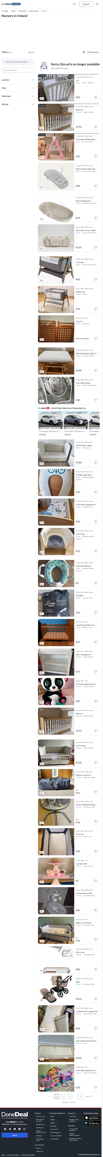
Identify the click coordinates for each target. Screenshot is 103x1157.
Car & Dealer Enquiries (73, 1129)
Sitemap (39, 1136)
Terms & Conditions (28, 1155)
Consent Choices (56, 1136)
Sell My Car (40, 1127)
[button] (18, 79)
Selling (52, 1123)
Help (52, 1116)
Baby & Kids (34, 11)
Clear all (31, 52)
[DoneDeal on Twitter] (10, 1129)
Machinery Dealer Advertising (75, 1139)
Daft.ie (38, 1148)
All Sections (23, 11)
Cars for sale (40, 1116)
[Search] (5, 70)
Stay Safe (53, 1126)
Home (13, 11)
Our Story (72, 1116)
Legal (3, 1155)
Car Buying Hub (39, 1139)
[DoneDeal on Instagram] (24, 1129)
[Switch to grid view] (84, 52)
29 (80, 1096)
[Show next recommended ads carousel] (98, 408)
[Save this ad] (95, 97)
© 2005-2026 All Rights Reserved (89, 1154)
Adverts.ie (39, 1151)
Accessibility (54, 1139)
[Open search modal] (75, 4)
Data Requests (55, 1132)
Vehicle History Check (41, 1131)
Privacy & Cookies (13, 1155)
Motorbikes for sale (40, 1120)
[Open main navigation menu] (97, 4)
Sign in (14, 1135)
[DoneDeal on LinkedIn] (19, 1129)
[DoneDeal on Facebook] (5, 1129)
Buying (52, 1119)
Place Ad (86, 4)
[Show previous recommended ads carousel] (94, 408)
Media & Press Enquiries (74, 1120)
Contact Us (54, 1129)
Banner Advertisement (74, 1134)
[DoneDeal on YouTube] (14, 1129)
